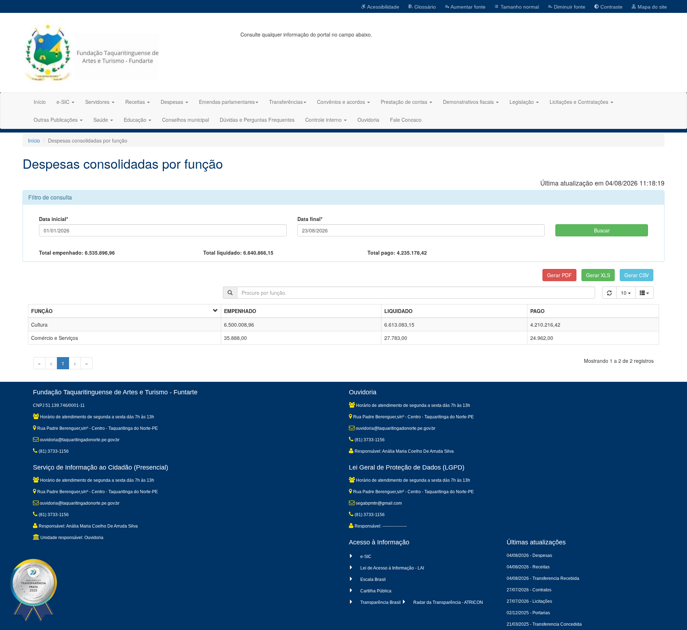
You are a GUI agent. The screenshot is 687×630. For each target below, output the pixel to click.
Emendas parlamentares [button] (227, 101)
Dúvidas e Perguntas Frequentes (257, 119)
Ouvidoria (368, 119)
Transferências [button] (286, 101)
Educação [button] (136, 119)
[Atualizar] (609, 293)
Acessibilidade (382, 7)
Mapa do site (651, 7)
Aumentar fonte (467, 7)
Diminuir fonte (568, 7)
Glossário (424, 7)
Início (40, 101)
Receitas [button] (135, 101)
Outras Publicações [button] (56, 119)
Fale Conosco (406, 119)
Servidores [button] (98, 101)
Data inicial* (53, 218)
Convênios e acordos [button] (341, 101)
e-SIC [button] (64, 101)
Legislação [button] (522, 101)
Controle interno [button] (324, 119)
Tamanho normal (519, 7)
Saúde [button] (101, 119)
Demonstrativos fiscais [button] (469, 101)
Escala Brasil (373, 579)
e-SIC (365, 556)
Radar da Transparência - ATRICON (448, 602)
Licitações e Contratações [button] (580, 101)
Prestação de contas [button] (405, 101)
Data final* (309, 218)
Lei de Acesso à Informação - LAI (392, 568)
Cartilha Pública (375, 590)
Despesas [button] (173, 101)
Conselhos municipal (185, 119)
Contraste (611, 7)
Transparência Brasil (380, 602)
